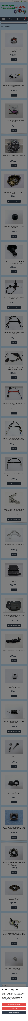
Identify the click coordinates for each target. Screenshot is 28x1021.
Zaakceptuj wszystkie (14, 1012)
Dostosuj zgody (14, 1008)
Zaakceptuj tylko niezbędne (14, 1004)
